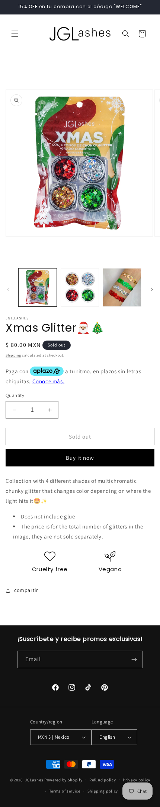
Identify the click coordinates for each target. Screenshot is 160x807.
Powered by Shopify (63, 779)
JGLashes (34, 779)
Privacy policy (136, 779)
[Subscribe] (134, 659)
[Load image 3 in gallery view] (122, 287)
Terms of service (64, 791)
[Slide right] (152, 289)
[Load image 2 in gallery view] (80, 287)
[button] (15, 34)
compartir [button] (26, 590)
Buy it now (80, 457)
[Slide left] (8, 289)
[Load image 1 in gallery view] (37, 287)
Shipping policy (102, 791)
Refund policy (102, 779)
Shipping (13, 355)
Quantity (15, 395)
